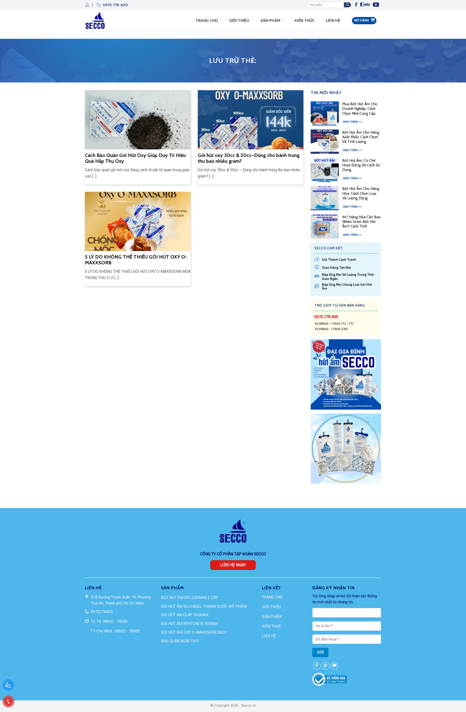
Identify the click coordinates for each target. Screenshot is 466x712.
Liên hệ (333, 20)
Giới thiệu (239, 20)
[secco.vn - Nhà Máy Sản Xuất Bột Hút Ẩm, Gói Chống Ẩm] (96, 21)
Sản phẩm (270, 20)
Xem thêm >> (352, 121)
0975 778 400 (115, 5)
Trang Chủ (207, 20)
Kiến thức (305, 20)
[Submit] (347, 4)
